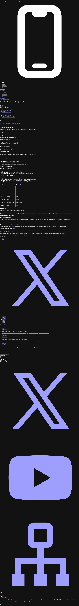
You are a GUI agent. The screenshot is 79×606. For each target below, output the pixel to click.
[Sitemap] (40, 592)
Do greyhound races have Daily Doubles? (8, 116)
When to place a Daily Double (6, 112)
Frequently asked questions (6, 114)
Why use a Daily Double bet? (6, 111)
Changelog (3, 594)
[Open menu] (3, 90)
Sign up (3, 89)
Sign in (1, 89)
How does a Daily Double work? (7, 109)
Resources (4, 86)
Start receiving (3, 355)
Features (4, 84)
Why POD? (4, 85)
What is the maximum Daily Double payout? (8, 117)
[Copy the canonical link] (2, 238)
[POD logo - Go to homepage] (2, 82)
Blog (3, 595)
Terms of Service (4, 597)
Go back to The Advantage (5, 99)
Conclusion (3, 113)
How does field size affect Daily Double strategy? (9, 118)
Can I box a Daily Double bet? (6, 115)
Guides (3, 596)
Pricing (3, 87)
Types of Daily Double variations (7, 110)
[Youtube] (40, 515)
